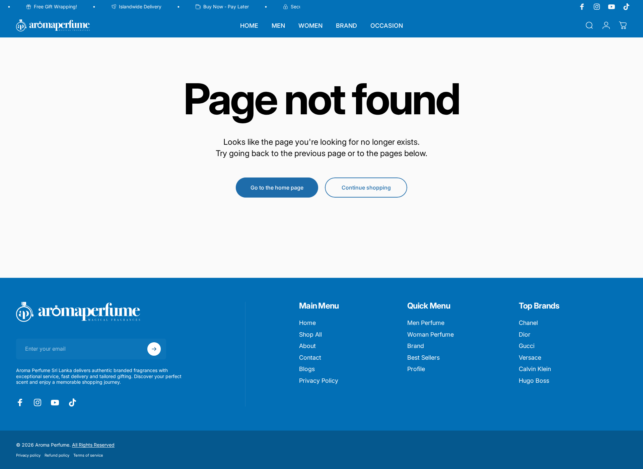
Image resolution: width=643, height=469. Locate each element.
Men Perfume (425, 322)
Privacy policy (28, 455)
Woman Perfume (430, 334)
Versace (530, 357)
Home (307, 322)
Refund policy (57, 455)
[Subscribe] (154, 349)
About (307, 345)
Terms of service (88, 455)
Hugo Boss (534, 380)
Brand (415, 345)
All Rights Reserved (93, 445)
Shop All (310, 334)
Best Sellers (423, 357)
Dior (524, 334)
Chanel (528, 322)
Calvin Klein (535, 368)
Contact (310, 357)
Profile (416, 368)
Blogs (307, 368)
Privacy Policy (318, 380)
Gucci (526, 345)
